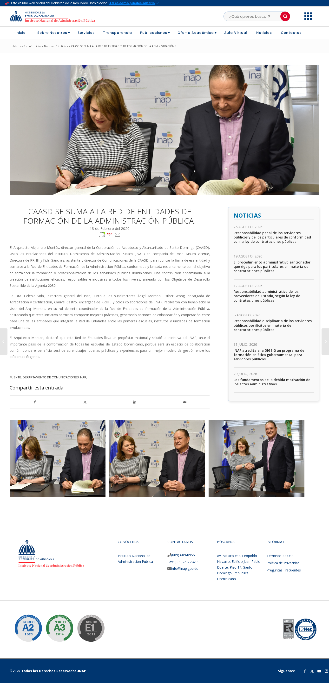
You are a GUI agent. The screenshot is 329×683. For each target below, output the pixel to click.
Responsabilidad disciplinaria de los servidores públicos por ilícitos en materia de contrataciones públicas (273, 325)
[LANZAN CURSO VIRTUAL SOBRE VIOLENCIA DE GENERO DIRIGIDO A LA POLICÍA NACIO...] (3, 341)
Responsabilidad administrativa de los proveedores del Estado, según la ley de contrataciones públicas (267, 295)
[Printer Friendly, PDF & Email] (110, 234)
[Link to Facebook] (305, 671)
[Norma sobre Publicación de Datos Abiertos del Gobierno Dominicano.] (56, 625)
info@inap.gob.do (184, 568)
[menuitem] (22, 33)
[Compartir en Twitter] (85, 402)
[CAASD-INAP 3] (299, 492)
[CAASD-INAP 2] (200, 492)
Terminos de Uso (280, 555)
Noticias (247, 215)
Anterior (20, 458)
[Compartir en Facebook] (35, 402)
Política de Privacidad (283, 563)
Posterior (308, 458)
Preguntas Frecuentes (284, 570)
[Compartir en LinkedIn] (135, 402)
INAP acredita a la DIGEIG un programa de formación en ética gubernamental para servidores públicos (269, 354)
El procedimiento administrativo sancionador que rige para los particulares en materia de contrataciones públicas (272, 266)
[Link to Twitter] (312, 671)
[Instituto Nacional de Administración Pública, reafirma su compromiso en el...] (325, 341)
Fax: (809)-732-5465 (182, 562)
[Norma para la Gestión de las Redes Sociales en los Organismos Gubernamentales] (87, 625)
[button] (285, 16)
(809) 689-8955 (183, 555)
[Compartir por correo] (185, 402)
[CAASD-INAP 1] (100, 492)
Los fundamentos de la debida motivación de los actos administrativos (272, 381)
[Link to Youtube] (319, 671)
